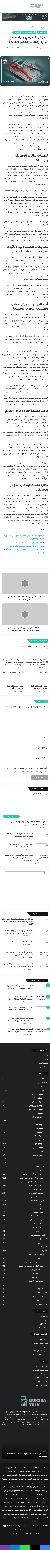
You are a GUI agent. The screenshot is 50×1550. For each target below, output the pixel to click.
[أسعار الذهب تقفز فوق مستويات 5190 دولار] (37, 677)
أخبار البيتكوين (38, 1144)
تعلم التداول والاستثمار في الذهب (31, 1266)
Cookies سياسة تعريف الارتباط (29, 1533)
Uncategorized (41, 1304)
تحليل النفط (38, 1212)
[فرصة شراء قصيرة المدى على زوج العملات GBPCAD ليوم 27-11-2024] (41, 989)
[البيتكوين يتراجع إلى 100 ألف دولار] (41, 945)
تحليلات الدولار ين (36, 1197)
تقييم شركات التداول (38, 1300)
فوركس (16, 32)
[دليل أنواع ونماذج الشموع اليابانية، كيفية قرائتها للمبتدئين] (41, 837)
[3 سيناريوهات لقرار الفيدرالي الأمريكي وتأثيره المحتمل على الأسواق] (41, 967)
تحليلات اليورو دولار (36, 1189)
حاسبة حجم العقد (42, 1378)
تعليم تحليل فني (37, 1270)
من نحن (34, 1530)
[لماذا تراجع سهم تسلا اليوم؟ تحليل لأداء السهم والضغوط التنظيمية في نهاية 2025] (41, 922)
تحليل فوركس (40, 1167)
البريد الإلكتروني (42, 748)
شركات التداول (42, 1293)
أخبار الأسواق (35, 27)
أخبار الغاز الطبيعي (36, 1136)
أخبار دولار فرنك (37, 1117)
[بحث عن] (47, 6)
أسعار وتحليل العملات (40, 1370)
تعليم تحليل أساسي (35, 1274)
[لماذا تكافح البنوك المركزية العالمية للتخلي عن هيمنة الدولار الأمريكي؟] (41, 934)
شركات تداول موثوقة (38, 1297)
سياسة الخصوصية (12, 1530)
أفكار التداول (44, 1316)
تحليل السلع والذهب (37, 1201)
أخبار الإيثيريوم (38, 1148)
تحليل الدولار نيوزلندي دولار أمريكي (31, 1182)
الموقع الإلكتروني (42, 758)
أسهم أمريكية (38, 1155)
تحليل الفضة (38, 1208)
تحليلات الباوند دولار (36, 1193)
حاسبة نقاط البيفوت (41, 1385)
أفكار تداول (43, 1239)
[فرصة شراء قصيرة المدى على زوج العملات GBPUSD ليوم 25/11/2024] (41, 1011)
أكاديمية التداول (39, 1258)
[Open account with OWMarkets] (25, 17)
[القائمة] (3, 6)
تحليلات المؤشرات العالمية (35, 1216)
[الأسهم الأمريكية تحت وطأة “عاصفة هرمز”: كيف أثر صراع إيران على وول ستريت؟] (13, 651)
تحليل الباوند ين (37, 1171)
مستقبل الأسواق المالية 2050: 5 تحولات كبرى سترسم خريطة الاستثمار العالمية (37, 662)
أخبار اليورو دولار (37, 1102)
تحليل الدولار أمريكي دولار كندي (32, 1174)
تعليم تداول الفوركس (35, 1277)
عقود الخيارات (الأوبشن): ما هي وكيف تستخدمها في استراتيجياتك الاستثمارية (18, 858)
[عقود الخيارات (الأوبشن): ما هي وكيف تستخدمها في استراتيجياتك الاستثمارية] (41, 859)
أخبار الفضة (39, 1129)
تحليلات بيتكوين (37, 1224)
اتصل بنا (14, 1533)
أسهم (43, 1151)
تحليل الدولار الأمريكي (35, 1186)
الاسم (45, 737)
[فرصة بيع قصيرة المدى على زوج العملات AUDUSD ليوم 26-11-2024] (41, 1000)
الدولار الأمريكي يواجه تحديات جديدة (30, 543)
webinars (43, 1079)
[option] (25, 1445)
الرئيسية (43, 27)
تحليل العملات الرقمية (37, 1220)
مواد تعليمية (40, 1285)
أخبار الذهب (39, 1125)
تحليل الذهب (38, 1205)
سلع (46, 1059)
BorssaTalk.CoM (39, 1526)
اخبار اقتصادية (40, 1087)
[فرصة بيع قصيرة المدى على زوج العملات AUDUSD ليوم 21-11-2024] (41, 1032)
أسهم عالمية (43, 1063)
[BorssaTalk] (36, 5)
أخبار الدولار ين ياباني (36, 1106)
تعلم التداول (42, 1251)
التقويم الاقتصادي (42, 1366)
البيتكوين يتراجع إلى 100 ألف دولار (20, 942)
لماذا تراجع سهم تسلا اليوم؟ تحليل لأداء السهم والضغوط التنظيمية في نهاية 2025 (17, 921)
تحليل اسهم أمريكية (38, 1235)
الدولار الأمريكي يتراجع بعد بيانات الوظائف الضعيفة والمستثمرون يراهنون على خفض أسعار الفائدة (23, 549)
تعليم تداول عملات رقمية (34, 1262)
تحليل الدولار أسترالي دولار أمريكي (31, 1178)
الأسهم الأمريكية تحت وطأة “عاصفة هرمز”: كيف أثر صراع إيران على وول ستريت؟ (13, 662)
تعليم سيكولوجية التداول (36, 1255)
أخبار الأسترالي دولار (36, 1095)
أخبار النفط (39, 1132)
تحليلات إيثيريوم (37, 1228)
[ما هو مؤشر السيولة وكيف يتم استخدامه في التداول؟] (41, 848)
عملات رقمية (43, 1067)
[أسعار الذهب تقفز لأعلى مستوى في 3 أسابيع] (13, 677)
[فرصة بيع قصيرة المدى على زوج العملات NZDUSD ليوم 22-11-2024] (41, 1021)
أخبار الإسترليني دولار (36, 1110)
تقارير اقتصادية (40, 1159)
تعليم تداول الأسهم (36, 1281)
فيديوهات (39, 1289)
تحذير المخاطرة (25, 1530)
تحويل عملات (43, 1374)
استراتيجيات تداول (40, 1247)
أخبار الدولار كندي (37, 1098)
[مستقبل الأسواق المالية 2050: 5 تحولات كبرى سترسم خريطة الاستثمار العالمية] (37, 651)
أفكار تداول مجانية (39, 1243)
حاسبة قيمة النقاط (42, 1382)
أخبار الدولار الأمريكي (28, 32)
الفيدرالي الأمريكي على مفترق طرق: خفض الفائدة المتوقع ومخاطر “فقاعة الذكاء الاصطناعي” (18, 955)
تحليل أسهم (40, 1231)
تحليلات (44, 1163)
